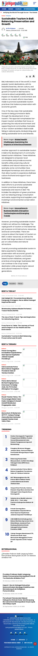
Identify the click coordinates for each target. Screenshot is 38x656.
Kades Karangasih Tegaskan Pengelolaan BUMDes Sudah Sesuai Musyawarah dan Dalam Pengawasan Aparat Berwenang (22, 440)
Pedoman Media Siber (12, 643)
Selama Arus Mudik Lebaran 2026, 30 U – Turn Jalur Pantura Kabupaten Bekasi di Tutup (22, 501)
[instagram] (21, 634)
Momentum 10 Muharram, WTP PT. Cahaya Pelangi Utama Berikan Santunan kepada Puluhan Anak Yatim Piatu (11, 417)
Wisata (8, 16)
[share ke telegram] (16, 37)
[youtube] (26, 634)
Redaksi (22, 640)
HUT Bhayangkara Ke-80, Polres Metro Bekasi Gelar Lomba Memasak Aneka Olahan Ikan (20, 481)
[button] (26, 76)
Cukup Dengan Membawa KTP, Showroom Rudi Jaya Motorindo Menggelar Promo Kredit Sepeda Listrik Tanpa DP (22, 537)
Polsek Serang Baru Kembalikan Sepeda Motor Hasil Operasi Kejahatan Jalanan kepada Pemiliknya (12, 355)
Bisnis (10, 9)
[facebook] (12, 634)
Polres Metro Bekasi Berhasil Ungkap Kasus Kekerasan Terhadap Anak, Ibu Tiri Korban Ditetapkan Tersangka (10, 385)
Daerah (18, 9)
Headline (12, 284)
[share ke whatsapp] (12, 37)
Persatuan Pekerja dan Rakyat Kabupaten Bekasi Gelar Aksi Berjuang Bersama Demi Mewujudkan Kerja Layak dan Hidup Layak (19, 601)
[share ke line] (21, 37)
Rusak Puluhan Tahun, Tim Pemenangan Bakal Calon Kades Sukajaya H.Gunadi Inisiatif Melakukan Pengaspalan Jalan (11, 401)
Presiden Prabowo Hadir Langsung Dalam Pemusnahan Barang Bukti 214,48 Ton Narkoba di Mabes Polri (19, 576)
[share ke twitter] (8, 37)
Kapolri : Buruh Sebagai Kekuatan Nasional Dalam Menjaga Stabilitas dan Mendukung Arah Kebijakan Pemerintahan (18, 588)
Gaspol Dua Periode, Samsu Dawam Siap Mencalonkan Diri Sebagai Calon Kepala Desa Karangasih (22, 491)
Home (4, 9)
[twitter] (17, 634)
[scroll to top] (35, 644)
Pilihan (20, 284)
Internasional (29, 9)
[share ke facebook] (4, 37)
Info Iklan (28, 643)
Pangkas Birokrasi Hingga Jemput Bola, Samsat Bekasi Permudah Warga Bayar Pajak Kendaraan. (22, 451)
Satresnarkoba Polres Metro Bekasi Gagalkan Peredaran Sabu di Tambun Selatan (10, 370)
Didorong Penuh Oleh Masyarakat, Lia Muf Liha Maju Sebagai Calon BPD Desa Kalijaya (22, 462)
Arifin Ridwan (11, 28)
